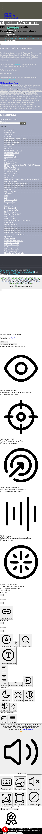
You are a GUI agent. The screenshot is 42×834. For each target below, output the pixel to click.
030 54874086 (9, 14)
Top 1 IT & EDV (10, 226)
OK (5, 833)
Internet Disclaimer (10, 224)
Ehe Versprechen (10, 167)
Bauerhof (8, 85)
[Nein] (22, 833)
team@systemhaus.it (11, 18)
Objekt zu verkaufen (11, 210)
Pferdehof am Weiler (11, 187)
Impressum (10, 35)
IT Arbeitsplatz (9, 216)
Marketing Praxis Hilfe (12, 173)
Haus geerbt (34, 91)
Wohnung (23, 108)
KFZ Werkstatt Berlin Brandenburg (16, 183)
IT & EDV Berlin (10, 144)
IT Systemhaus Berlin (11, 245)
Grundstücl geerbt (15, 91)
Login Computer (10, 192)
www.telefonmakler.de (7, 79)
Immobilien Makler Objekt (14, 98)
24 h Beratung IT (10, 157)
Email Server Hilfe (10, 181)
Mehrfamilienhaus (23, 100)
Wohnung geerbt (33, 108)
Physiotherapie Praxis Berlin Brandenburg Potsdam (21, 179)
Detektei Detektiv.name (12, 230)
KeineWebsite (14, 274)
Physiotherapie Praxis (11, 153)
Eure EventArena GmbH (12, 214)
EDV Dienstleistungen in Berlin (15, 138)
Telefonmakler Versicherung (9, 106)
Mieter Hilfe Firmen (11, 228)
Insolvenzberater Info (11, 247)
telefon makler (15, 102)
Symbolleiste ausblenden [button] (8, 344)
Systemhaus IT (9, 130)
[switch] (9, 395)
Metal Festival (9, 177)
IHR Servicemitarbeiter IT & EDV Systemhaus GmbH (17, 271)
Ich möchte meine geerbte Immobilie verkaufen (18, 94)
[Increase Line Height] (2, 623)
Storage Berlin (9, 161)
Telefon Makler (9, 204)
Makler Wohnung (10, 212)
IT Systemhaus (9, 155)
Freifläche (32, 89)
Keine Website (9, 189)
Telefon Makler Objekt (26, 104)
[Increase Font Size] (2, 595)
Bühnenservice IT (10, 163)
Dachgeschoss (13, 87)
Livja (6, 196)
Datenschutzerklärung (7, 270)
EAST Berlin (8, 136)
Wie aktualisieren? (28, 729)
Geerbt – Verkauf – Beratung (16, 48)
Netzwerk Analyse (10, 200)
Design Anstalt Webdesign (13, 232)
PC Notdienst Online (11, 159)
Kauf (9, 100)
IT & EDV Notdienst (11, 142)
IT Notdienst (8, 146)
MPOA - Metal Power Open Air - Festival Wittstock (22, 165)
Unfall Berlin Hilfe (10, 171)
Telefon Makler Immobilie (9, 104)
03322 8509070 (9, 16)
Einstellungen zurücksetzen (9, 809)
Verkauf (22, 106)
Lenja (6, 198)
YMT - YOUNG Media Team (14, 234)
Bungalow (3, 87)
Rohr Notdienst (9, 239)
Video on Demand (10, 251)
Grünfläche (26, 91)
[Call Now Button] (5, 829)
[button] (1, 290)
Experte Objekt (23, 89)
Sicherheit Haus (9, 202)
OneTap (13, 338)
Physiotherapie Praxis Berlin (14, 253)
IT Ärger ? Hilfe (9, 175)
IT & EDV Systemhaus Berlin (14, 185)
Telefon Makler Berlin (28, 102)
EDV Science (9, 140)
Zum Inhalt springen (7, 807)
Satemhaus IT (34, 100)
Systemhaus (8, 134)
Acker (2, 85)
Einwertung (4, 89)
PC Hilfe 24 (8, 149)
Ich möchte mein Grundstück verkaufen (21, 92)
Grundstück (4, 91)
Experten (18, 64)
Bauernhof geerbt (18, 85)
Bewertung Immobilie (32, 85)
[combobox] (21, 283)
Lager (14, 100)
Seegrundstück (5, 102)
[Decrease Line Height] (2, 631)
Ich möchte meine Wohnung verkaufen (21, 96)
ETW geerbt (13, 89)
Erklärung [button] (4, 342)
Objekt (2, 110)
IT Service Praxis (10, 218)
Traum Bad (8, 194)
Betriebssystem (9, 132)
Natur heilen (8, 222)
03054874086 (11, 40)
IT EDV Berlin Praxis (11, 169)
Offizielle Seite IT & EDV (13, 151)
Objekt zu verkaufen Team (9, 83)
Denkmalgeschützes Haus (27, 87)
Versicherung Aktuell (11, 243)
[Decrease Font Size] (2, 603)
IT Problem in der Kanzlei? (13, 241)
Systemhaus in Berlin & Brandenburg (17, 220)
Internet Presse (9, 206)
